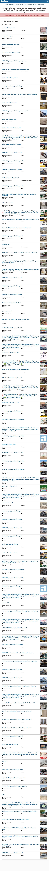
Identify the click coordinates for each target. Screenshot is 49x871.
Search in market (8, 24)
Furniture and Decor (32, 4)
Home (6, 4)
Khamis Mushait (23, 4)
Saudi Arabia (11, 4)
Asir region (17, 4)
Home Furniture (40, 4)
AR (47, 1)
